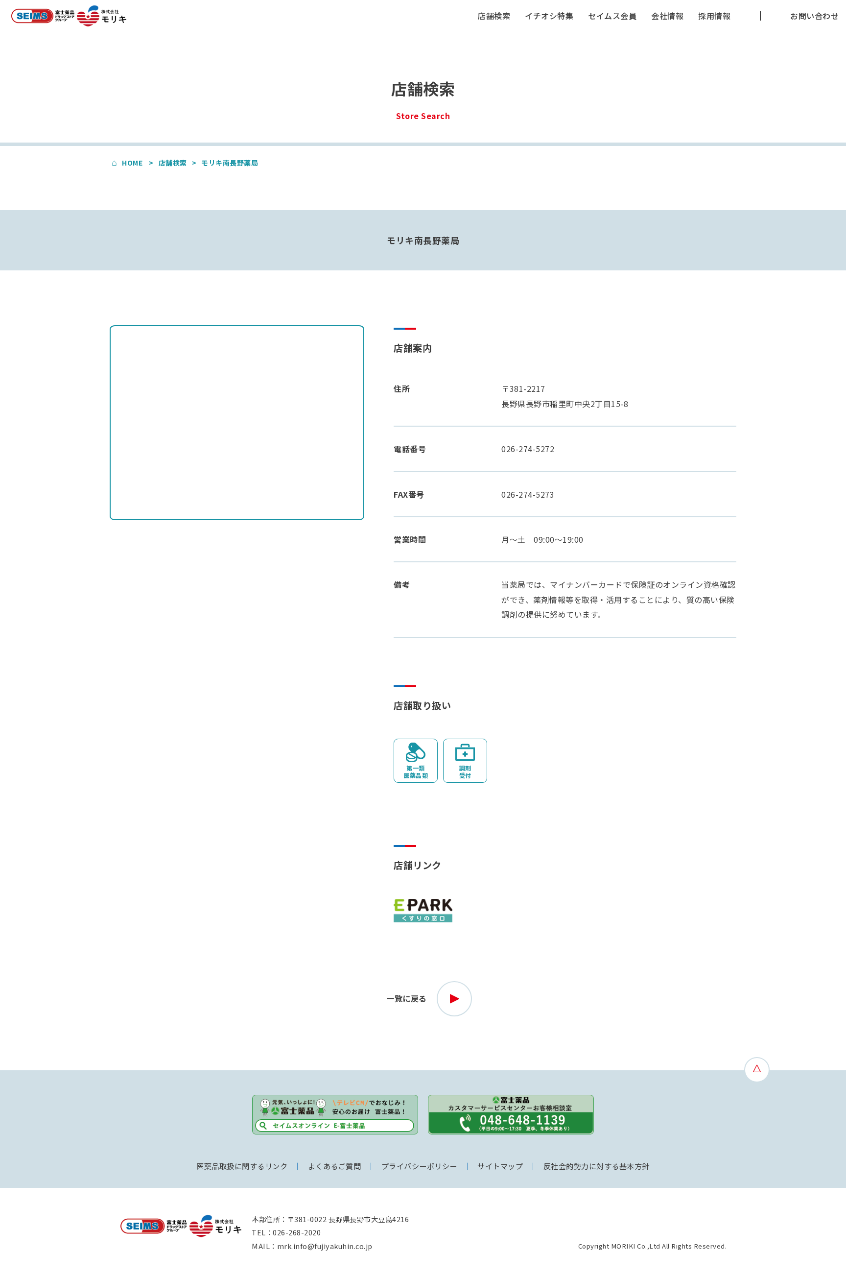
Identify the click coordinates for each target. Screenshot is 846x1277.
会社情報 (667, 16)
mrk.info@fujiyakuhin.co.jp (325, 1246)
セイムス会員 (612, 16)
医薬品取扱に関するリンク (241, 1165)
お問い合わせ (814, 16)
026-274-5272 (527, 449)
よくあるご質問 (334, 1165)
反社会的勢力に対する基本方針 (596, 1165)
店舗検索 (494, 16)
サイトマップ (500, 1165)
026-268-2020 (297, 1232)
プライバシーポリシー (419, 1165)
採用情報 (714, 16)
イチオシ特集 (549, 16)
